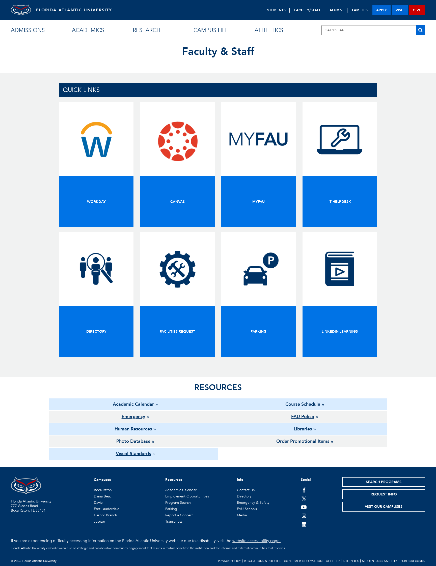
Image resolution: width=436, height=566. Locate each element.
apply (381, 10)
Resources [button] (173, 479)
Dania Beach (104, 496)
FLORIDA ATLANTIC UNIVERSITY (74, 10)
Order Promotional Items (302, 441)
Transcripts (173, 521)
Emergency (133, 417)
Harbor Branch (105, 515)
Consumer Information (303, 561)
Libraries (303, 429)
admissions (28, 30)
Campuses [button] (102, 479)
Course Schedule (302, 404)
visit (400, 10)
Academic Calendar (133, 404)
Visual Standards (133, 454)
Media (242, 515)
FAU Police (302, 417)
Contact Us (246, 490)
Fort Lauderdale (106, 509)
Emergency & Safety (253, 502)
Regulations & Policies (262, 561)
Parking (171, 509)
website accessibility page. (256, 541)
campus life (211, 30)
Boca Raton (103, 490)
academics (88, 30)
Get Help (333, 561)
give (417, 10)
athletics (269, 30)
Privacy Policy (229, 561)
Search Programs (383, 482)
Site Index (351, 561)
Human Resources (133, 429)
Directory (244, 496)
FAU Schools (247, 509)
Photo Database (133, 441)
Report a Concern (179, 515)
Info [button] (240, 479)
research (146, 30)
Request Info (384, 494)
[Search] (420, 30)
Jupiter (99, 521)
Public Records (412, 561)
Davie (98, 502)
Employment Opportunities (187, 496)
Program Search (178, 502)
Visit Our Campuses (383, 506)
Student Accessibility (379, 561)
